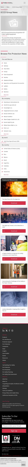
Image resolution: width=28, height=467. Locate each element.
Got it (23, 464)
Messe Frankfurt (8, 116)
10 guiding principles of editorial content (13, 383)
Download (14, 203)
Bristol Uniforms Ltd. (9, 113)
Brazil (5, 160)
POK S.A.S (6, 128)
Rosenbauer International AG (11, 102)
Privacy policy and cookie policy (10, 393)
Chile (5, 169)
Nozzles (6, 77)
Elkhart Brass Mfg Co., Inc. (10, 125)
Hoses (5, 63)
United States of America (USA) (12, 148)
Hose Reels (6, 68)
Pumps (5, 71)
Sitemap (4, 388)
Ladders (6, 86)
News (3, 348)
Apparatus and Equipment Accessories (14, 83)
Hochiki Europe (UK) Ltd (10, 105)
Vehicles (6, 66)
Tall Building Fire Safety (8, 365)
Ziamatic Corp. (7, 131)
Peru (5, 154)
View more (6, 94)
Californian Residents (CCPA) (9, 395)
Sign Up (14, 431)
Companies (5, 346)
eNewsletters (5, 386)
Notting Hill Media (11, 449)
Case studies (5, 353)
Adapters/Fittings (8, 80)
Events (4, 355)
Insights (4, 351)
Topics (4, 362)
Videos (4, 360)
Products (4, 337)
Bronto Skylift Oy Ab (9, 122)
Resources (5, 358)
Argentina (6, 163)
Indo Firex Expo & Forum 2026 (11, 141)
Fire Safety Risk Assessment (9, 374)
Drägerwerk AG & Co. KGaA (11, 111)
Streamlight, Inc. (8, 108)
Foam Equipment (8, 74)
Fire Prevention (6, 369)
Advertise (4, 379)
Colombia (6, 166)
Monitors (6, 92)
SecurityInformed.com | (7, 455)
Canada (6, 151)
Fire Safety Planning (7, 372)
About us (4, 381)
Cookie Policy (3, 463)
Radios (5, 89)
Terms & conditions (7, 390)
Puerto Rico (7, 171)
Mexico (5, 157)
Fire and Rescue (7, 59)
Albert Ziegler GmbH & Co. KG (11, 119)
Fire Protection (6, 344)
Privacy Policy (13, 460)
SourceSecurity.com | (17, 455)
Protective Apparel (7, 342)
